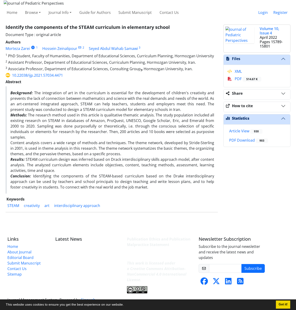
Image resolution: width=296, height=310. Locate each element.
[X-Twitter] (216, 282)
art (46, 205)
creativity (32, 205)
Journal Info (59, 12)
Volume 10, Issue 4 (269, 31)
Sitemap (14, 274)
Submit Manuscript (135, 12)
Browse (31, 12)
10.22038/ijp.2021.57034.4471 (37, 75)
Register (280, 12)
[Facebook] (204, 282)
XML (238, 71)
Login (263, 12)
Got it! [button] (283, 304)
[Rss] (240, 282)
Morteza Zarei (18, 48)
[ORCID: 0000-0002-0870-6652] (33, 47)
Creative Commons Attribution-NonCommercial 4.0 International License (156, 274)
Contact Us (169, 12)
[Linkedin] (228, 282)
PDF (246, 78)
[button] (125, 305)
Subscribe (253, 268)
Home (12, 12)
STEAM (13, 205)
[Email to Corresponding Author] (80, 47)
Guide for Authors (95, 12)
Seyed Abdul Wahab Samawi (113, 48)
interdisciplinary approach (77, 205)
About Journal (19, 252)
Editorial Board (20, 257)
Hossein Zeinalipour (59, 48)
